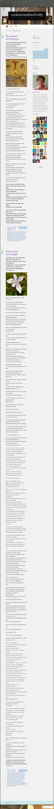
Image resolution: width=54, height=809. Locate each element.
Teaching (14, 229)
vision (8, 239)
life (15, 236)
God (13, 235)
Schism (19, 782)
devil (18, 775)
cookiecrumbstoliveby (27, 14)
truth (25, 238)
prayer (25, 236)
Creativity (14, 228)
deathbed (23, 232)
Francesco (12, 234)
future (15, 234)
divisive (12, 776)
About (16, 26)
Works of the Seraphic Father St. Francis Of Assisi (16, 240)
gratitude (19, 235)
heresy (12, 778)
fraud (20, 776)
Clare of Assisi (18, 232)
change (19, 231)
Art (12, 226)
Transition (9, 230)
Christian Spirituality (11, 770)
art (11, 231)
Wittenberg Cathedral (11, 785)
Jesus (13, 236)
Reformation (14, 782)
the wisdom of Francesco (12, 37)
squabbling (13, 783)
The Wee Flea (24, 783)
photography (14, 781)
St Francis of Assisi (18, 237)
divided (8, 776)
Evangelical (16, 776)
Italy (11, 236)
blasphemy (13, 773)
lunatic (20, 779)
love (17, 236)
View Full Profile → (36, 114)
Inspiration (9, 229)
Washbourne (12, 239)
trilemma (23, 784)
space (12, 237)
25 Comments (23, 227)
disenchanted (22, 775)
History (23, 235)
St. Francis (24, 237)
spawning (23, 782)
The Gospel (18, 783)
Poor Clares (20, 236)
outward (15, 780)
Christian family (17, 774)
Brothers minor (15, 231)
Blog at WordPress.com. (10, 802)
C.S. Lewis (22, 773)
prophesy (9, 237)
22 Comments (23, 770)
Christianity (12, 232)
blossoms (18, 773)
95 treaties (19, 772)
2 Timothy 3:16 (13, 772)
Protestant (9, 782)
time (13, 238)
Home (11, 26)
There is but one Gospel (12, 253)
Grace (16, 235)
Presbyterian (20, 781)
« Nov (34, 61)
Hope (8, 236)
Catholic (8, 774)
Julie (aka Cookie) (36, 92)
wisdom (17, 239)
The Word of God (10, 784)
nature (11, 780)
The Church (9, 238)
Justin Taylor (9, 779)
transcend (16, 238)
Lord (15, 779)
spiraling (9, 783)
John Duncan (22, 778)
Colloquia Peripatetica (11, 775)
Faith (8, 234)
